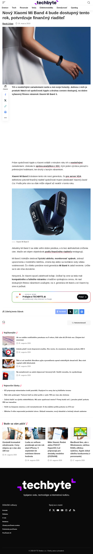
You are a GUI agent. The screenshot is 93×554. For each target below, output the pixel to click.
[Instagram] (66, 510)
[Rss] (74, 510)
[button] (4, 3)
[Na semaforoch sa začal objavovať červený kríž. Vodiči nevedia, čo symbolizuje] (8, 375)
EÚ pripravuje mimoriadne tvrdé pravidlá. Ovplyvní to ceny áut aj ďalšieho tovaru (37, 390)
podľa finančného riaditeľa (58, 251)
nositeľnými (76, 162)
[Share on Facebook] (5, 94)
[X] (53, 510)
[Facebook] (50, 510)
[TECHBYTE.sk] (46, 2)
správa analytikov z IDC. (48, 166)
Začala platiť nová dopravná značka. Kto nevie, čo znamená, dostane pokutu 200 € (50, 349)
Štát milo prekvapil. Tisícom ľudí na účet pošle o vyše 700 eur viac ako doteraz (36, 395)
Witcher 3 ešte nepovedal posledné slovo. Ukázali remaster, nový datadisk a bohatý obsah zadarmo (45, 411)
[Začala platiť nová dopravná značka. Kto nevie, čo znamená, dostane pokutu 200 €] (8, 352)
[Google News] (62, 510)
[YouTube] (57, 510)
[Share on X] (5, 100)
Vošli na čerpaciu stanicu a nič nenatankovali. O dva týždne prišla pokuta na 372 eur (39, 407)
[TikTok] (70, 510)
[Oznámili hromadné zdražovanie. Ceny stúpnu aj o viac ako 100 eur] (12, 433)
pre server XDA (73, 176)
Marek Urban (7, 23)
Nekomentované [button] (80, 323)
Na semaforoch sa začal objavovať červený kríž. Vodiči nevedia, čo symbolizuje (49, 372)
